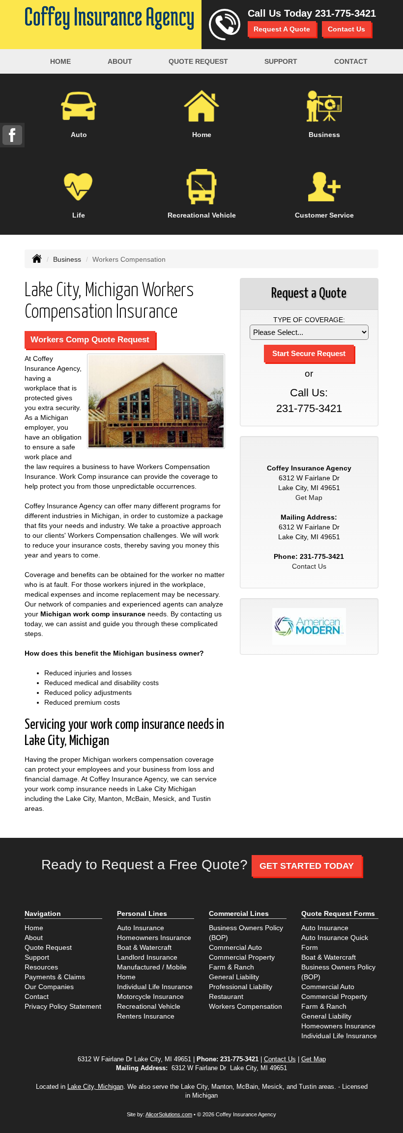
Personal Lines (142, 913)
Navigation (43, 913)
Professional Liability (240, 987)
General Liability (234, 977)
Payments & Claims (55, 977)
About (120, 61)
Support (37, 957)
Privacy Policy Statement (63, 1006)
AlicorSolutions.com (168, 1114)
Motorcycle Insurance (150, 996)
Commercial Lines (239, 913)
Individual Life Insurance (155, 987)
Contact (351, 61)
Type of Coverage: (309, 320)
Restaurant (226, 996)
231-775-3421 (345, 13)
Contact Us (346, 29)
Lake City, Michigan (95, 1086)
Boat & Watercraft (144, 947)
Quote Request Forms (338, 913)
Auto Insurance (140, 928)
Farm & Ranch (231, 967)
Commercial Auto (235, 947)
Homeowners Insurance (154, 937)
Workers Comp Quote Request (89, 339)
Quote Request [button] (198, 61)
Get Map (308, 497)
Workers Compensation (245, 1006)
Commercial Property (242, 957)
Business (67, 259)
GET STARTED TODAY (306, 866)
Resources (41, 967)
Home (60, 61)
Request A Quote (282, 29)
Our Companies (49, 987)
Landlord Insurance (147, 957)
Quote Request (48, 947)
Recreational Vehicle (148, 1006)
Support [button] (280, 61)
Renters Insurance (145, 1016)
